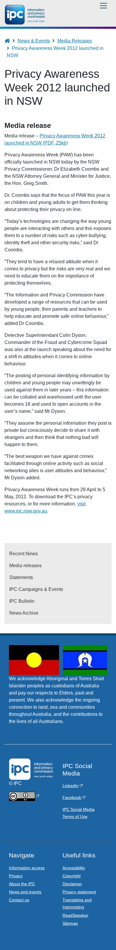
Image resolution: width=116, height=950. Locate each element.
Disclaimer (72, 883)
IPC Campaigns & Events (36, 589)
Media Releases (74, 40)
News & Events (34, 40)
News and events (25, 891)
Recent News (23, 553)
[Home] (25, 15)
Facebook (71, 797)
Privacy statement (79, 891)
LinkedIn (70, 785)
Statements (21, 577)
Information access (27, 867)
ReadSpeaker (75, 915)
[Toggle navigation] (103, 5)
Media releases (25, 565)
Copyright (71, 875)
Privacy (16, 875)
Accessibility (73, 867)
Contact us (19, 899)
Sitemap (70, 923)
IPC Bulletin (22, 601)
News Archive (23, 613)
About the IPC (22, 883)
